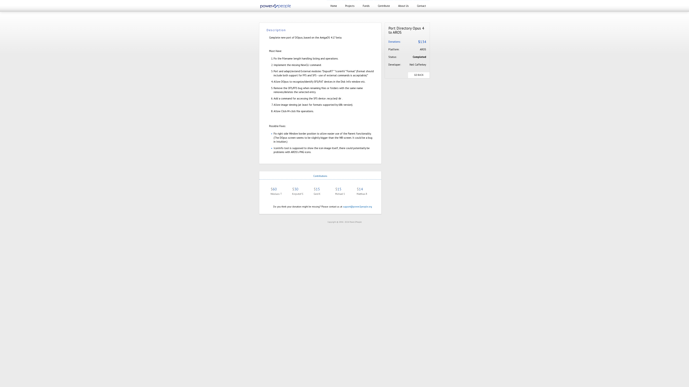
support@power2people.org (357, 206)
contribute (384, 6)
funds (366, 6)
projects (350, 6)
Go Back (419, 75)
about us (403, 6)
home (334, 6)
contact (421, 6)
